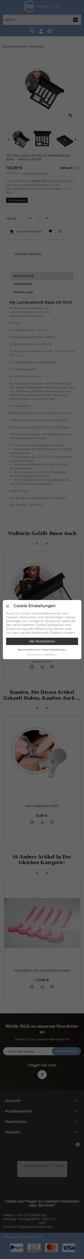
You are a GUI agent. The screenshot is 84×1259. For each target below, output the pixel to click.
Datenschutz (34, 654)
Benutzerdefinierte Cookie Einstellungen (42, 649)
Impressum (50, 654)
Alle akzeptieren (42, 641)
